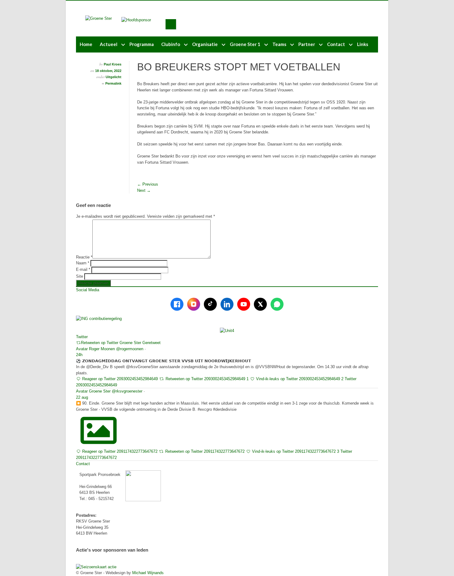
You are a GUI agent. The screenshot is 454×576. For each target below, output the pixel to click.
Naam (82, 263)
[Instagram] (193, 304)
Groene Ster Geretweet (140, 342)
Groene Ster (100, 391)
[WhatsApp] (277, 304)
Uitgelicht (113, 77)
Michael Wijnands (148, 572)
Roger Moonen (102, 349)
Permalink (113, 83)
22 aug (82, 397)
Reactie (84, 257)
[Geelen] (141, 20)
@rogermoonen (129, 349)
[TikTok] (210, 304)
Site (79, 276)
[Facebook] (176, 304)
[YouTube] (243, 304)
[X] (260, 304)
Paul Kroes (112, 64)
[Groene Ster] (98, 18)
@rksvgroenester (127, 391)
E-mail (83, 269)
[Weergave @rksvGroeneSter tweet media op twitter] (98, 442)
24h (79, 354)
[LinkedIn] (227, 304)
